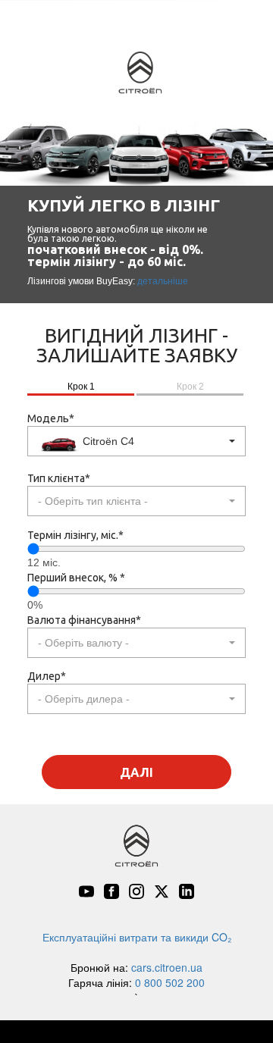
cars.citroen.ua (166, 967)
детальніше (162, 281)
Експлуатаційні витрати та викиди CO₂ (136, 936)
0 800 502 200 (170, 982)
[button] (136, 441)
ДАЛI (136, 772)
